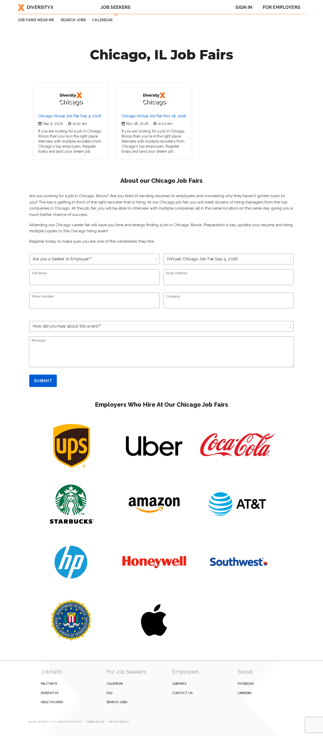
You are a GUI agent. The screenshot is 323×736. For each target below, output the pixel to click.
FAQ (109, 693)
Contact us (182, 693)
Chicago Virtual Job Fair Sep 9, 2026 (69, 116)
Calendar (102, 20)
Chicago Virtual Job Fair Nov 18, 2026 (154, 116)
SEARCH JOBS (73, 20)
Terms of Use (95, 721)
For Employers (281, 7)
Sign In (243, 7)
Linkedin (245, 693)
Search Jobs (116, 702)
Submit (43, 380)
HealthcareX (52, 702)
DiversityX (40, 7)
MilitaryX (49, 683)
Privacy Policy (119, 721)
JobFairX (179, 683)
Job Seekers (115, 7)
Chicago (71, 101)
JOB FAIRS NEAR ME (36, 20)
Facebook (246, 683)
